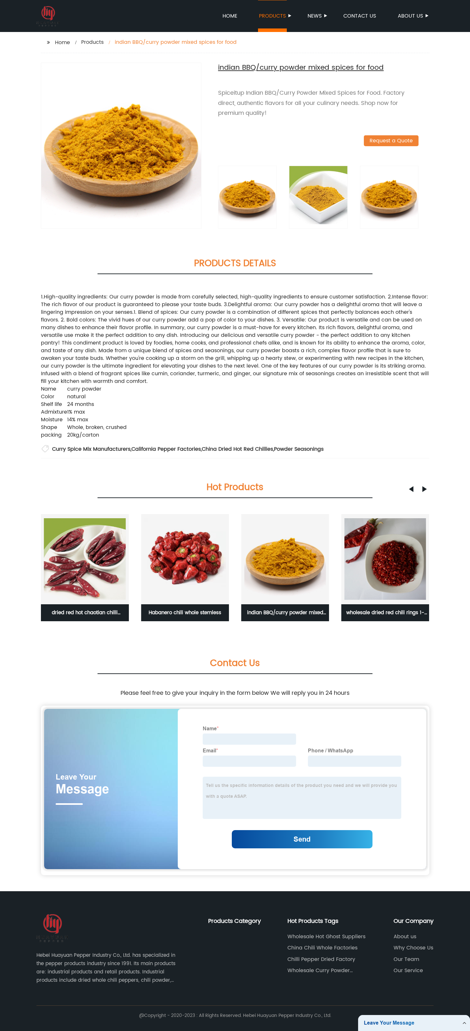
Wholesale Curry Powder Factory (318, 970)
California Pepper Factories (166, 449)
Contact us (359, 16)
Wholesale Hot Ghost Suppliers (326, 936)
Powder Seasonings (299, 449)
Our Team (406, 959)
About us (410, 16)
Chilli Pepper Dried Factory (321, 959)
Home (230, 16)
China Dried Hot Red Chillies (237, 449)
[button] (411, 489)
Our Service (408, 970)
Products (272, 16)
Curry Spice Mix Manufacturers (91, 449)
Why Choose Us (413, 948)
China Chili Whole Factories (322, 948)
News (315, 16)
